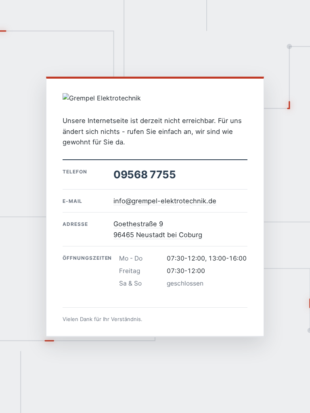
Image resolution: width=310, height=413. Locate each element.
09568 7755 (144, 174)
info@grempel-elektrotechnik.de (164, 201)
